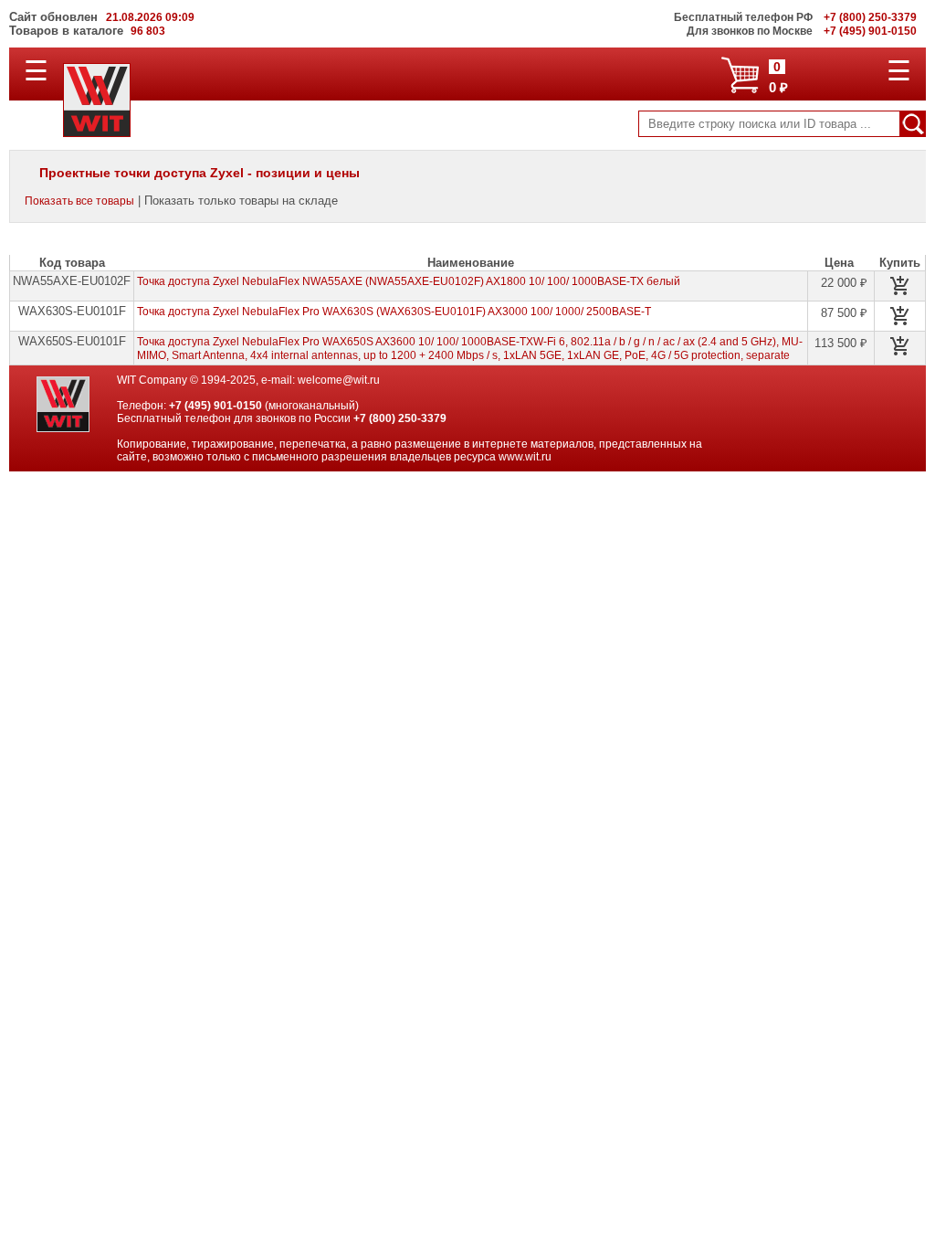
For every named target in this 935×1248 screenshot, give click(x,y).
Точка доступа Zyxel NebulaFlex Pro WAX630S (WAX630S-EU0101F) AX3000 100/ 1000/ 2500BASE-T (394, 311)
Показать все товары (79, 201)
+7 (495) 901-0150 (215, 405)
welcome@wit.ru (339, 380)
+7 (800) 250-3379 (399, 418)
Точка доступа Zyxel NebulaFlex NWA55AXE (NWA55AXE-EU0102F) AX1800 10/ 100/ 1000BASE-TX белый (408, 281)
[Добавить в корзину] (900, 286)
